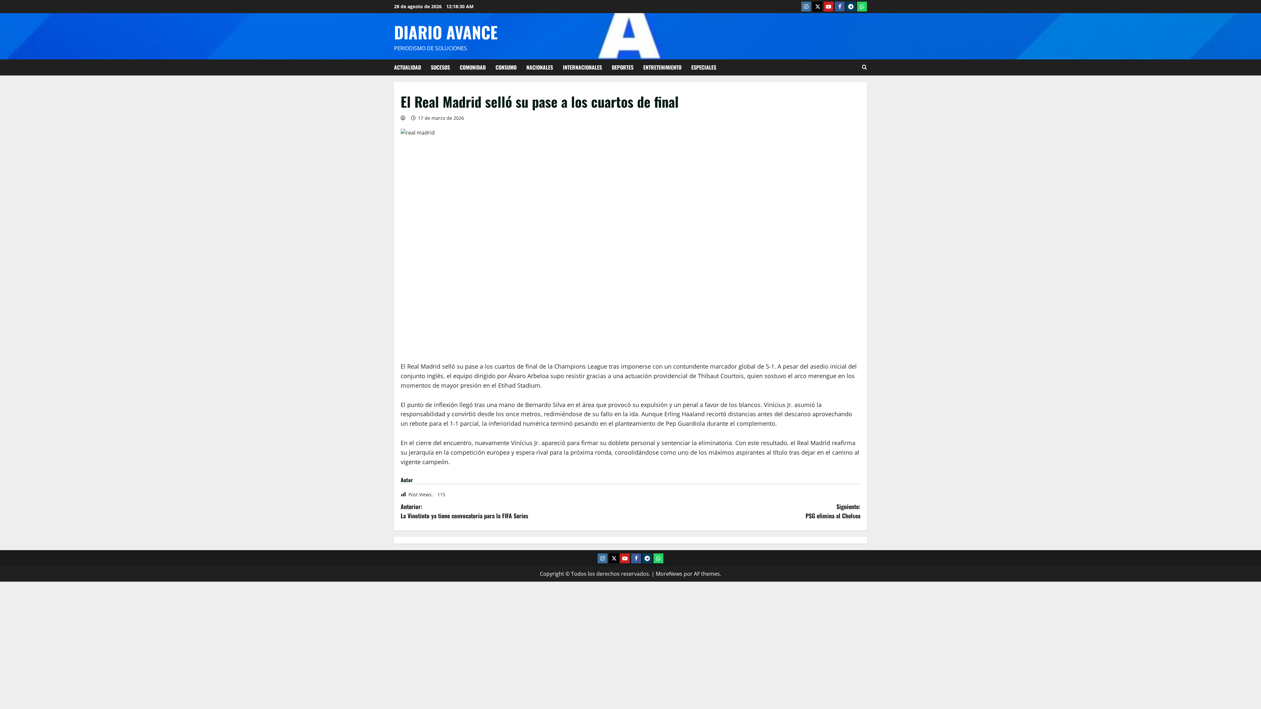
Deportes (622, 67)
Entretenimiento (662, 67)
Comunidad (473, 67)
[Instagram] (806, 6)
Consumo (506, 67)
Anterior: (464, 511)
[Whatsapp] (862, 6)
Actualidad (407, 67)
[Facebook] (840, 6)
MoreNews (669, 573)
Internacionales (582, 67)
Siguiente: (833, 511)
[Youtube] (828, 6)
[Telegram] (851, 6)
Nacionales (539, 67)
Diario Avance (446, 32)
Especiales (703, 67)
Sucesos (440, 67)
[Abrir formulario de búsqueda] (864, 67)
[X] (817, 6)
